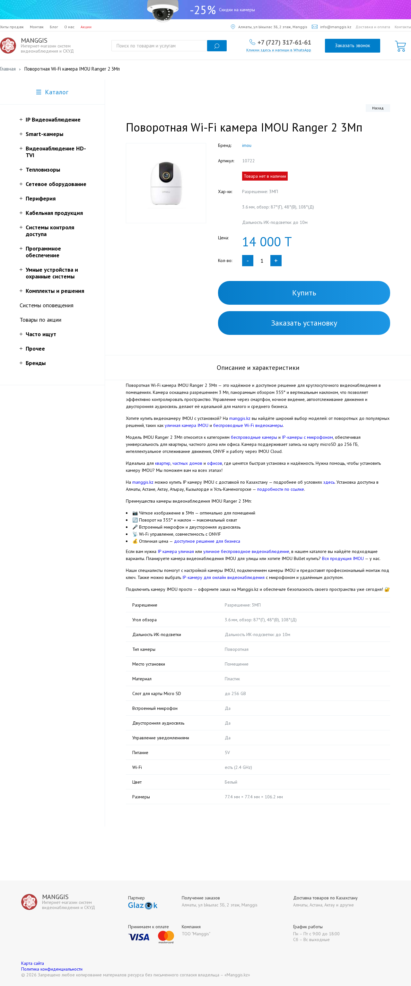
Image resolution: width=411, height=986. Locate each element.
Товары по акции (40, 319)
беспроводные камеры (254, 437)
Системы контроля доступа (50, 230)
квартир (163, 463)
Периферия (41, 198)
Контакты (403, 26)
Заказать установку (304, 323)
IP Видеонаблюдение (53, 119)
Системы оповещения (47, 305)
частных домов (187, 463)
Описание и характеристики (258, 367)
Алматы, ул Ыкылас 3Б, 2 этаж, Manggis (272, 26)
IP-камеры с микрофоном (307, 437)
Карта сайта (32, 963)
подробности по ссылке (280, 489)
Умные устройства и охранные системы (52, 273)
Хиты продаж (12, 27)
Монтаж (37, 27)
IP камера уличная (176, 551)
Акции (86, 27)
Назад (378, 108)
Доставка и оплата (372, 26)
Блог (54, 27)
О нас (69, 27)
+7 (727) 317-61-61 (284, 42)
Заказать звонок (352, 45)
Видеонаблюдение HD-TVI (56, 151)
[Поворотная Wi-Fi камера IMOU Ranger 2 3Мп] (166, 183)
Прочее (35, 348)
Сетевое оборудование (56, 184)
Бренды (36, 363)
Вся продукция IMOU (343, 558)
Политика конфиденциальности (52, 969)
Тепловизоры (43, 169)
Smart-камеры (44, 134)
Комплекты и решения (55, 290)
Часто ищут (41, 334)
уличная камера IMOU (186, 425)
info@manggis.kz (335, 26)
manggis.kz (239, 418)
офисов (214, 463)
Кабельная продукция (54, 212)
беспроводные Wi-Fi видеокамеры (248, 425)
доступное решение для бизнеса (207, 541)
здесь (329, 482)
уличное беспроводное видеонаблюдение (246, 551)
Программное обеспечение (43, 252)
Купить (304, 293)
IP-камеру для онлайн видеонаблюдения (223, 577)
